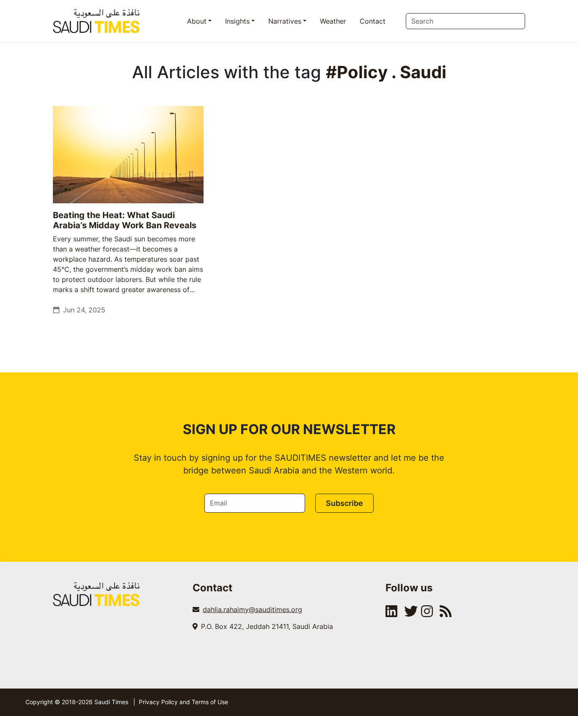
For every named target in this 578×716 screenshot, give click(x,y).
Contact (372, 21)
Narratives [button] (284, 21)
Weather (333, 21)
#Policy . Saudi (386, 72)
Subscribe (344, 503)
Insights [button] (237, 21)
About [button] (196, 21)
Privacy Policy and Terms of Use (183, 701)
